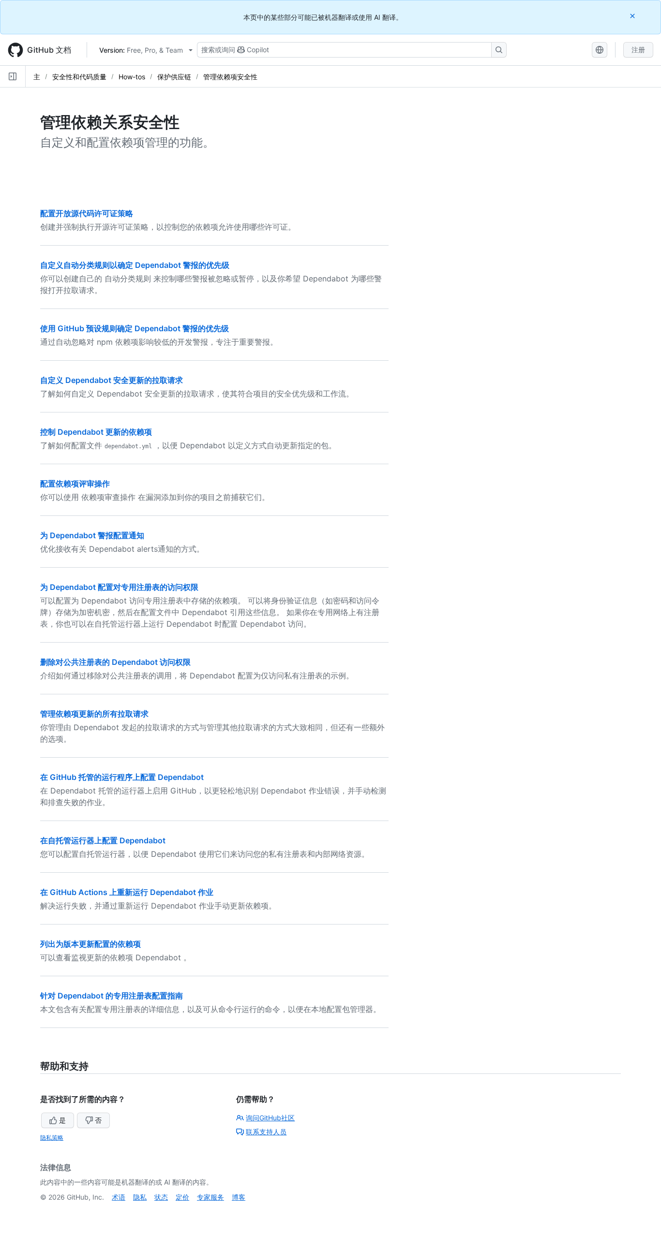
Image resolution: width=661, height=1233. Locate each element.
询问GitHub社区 (270, 1118)
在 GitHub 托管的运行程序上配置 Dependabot (122, 777)
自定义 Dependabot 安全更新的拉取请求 (111, 380)
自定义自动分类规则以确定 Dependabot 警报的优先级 (134, 265)
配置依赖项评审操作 (75, 483)
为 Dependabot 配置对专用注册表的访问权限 (119, 587)
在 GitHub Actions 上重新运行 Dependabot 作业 (126, 892)
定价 (182, 1197)
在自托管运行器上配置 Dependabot (102, 840)
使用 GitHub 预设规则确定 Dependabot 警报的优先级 (134, 328)
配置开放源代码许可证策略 (86, 213)
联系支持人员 (266, 1132)
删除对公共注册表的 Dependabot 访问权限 (115, 662)
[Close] (633, 15)
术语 (118, 1197)
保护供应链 (174, 77)
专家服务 (210, 1197)
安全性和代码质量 (79, 77)
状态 (161, 1197)
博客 (238, 1197)
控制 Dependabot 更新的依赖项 (96, 432)
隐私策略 (51, 1137)
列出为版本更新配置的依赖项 (90, 944)
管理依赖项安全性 (230, 77)
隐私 (140, 1197)
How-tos (132, 77)
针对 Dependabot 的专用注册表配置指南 (111, 995)
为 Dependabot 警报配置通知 (92, 535)
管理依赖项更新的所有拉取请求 (94, 714)
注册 (638, 49)
